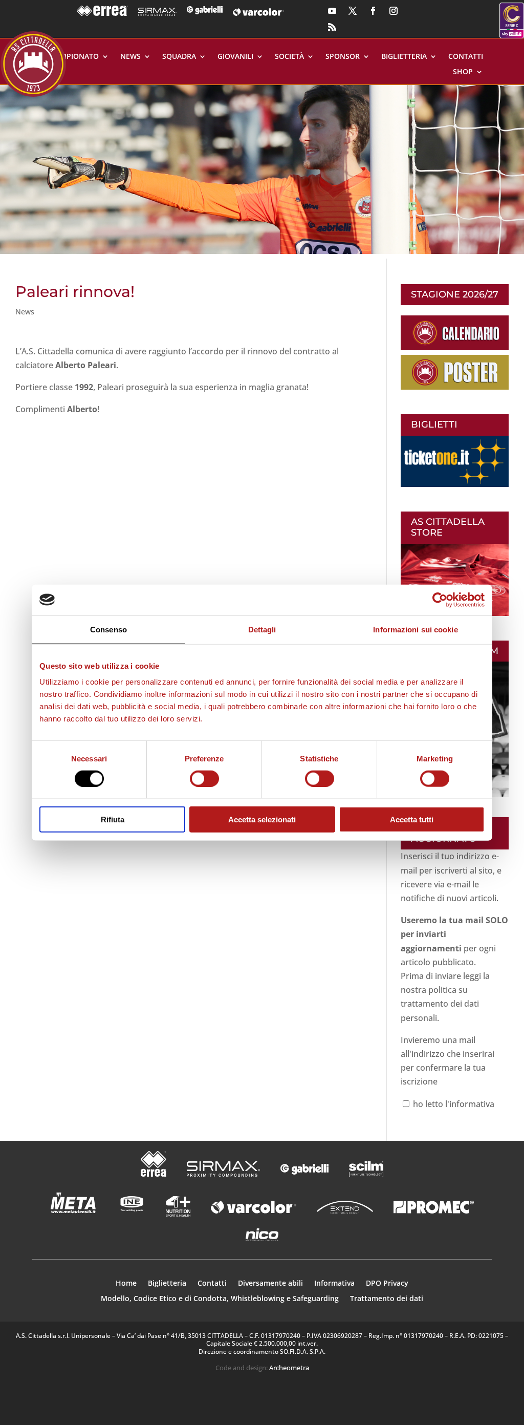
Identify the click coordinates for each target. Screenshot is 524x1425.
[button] (262, 169)
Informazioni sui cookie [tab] (415, 629)
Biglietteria (404, 57)
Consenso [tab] (108, 629)
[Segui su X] (352, 11)
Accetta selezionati (262, 819)
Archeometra (289, 1367)
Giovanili (235, 57)
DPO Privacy (387, 1284)
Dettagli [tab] (262, 629)
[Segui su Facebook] (373, 11)
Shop (463, 72)
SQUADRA (179, 57)
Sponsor (342, 57)
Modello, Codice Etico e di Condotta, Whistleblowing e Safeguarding (220, 1299)
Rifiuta (112, 819)
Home (126, 1284)
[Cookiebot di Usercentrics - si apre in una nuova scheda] (440, 599)
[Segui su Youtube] (332, 11)
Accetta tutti (411, 819)
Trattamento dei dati (386, 1299)
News (130, 57)
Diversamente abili (270, 1284)
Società (289, 57)
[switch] (204, 778)
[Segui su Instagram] (393, 11)
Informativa (334, 1284)
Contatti (465, 57)
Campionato (75, 57)
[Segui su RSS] (332, 27)
